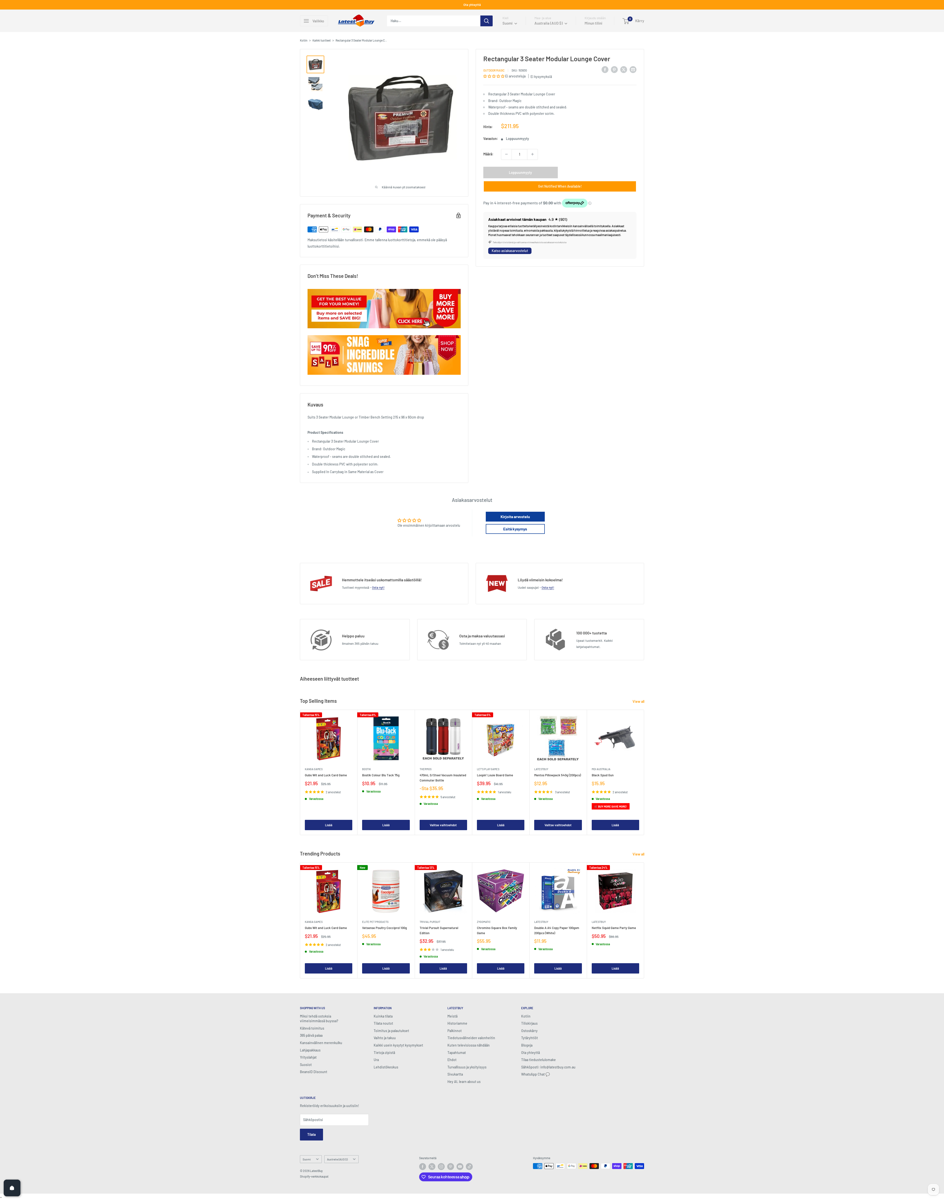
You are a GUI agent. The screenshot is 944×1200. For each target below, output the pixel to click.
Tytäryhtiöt (529, 1038)
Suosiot (306, 1065)
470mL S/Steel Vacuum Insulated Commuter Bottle (443, 777)
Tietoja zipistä (384, 1052)
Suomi (307, 1159)
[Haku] (486, 20)
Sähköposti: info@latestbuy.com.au (548, 1067)
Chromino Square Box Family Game (497, 930)
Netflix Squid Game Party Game (614, 928)
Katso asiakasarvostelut (510, 251)
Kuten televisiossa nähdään (468, 1045)
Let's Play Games (488, 769)
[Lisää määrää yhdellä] (532, 154)
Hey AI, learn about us (464, 1082)
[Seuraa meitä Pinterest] (450, 1166)
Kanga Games (314, 769)
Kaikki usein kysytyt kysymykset (398, 1045)
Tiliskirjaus (529, 1023)
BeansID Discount (313, 1072)
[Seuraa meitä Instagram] (441, 1166)
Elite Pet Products (375, 922)
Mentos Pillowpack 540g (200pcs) (557, 775)
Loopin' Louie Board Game (495, 775)
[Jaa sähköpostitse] (633, 69)
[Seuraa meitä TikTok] (469, 1166)
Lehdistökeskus (386, 1067)
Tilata (311, 1134)
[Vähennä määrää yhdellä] (506, 154)
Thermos (425, 769)
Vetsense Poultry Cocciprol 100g (384, 928)
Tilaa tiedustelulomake (538, 1060)
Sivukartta (455, 1074)
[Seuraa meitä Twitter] (431, 1166)
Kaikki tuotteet (321, 40)
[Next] (644, 772)
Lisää (328, 825)
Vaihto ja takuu (385, 1038)
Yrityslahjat (308, 1057)
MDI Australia (601, 769)
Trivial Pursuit (430, 922)
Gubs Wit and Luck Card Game (326, 775)
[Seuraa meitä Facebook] (422, 1166)
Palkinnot (454, 1031)
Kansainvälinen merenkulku (321, 1043)
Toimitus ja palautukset (391, 1031)
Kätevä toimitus (312, 1028)
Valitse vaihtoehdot (443, 825)
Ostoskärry (529, 1031)
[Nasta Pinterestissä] (614, 69)
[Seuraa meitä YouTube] (460, 1166)
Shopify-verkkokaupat (314, 1176)
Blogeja (526, 1045)
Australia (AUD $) (337, 1159)
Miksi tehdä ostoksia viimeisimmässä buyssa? (319, 1018)
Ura (376, 1060)
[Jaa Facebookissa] (605, 69)
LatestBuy (541, 769)
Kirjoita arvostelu (515, 516)
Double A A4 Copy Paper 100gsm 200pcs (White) (556, 930)
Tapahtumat (456, 1052)
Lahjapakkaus (310, 1050)
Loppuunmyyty (520, 172)
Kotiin (304, 40)
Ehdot (452, 1060)
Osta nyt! (378, 587)
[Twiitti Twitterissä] (623, 69)
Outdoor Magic (493, 70)
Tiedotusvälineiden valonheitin (471, 1038)
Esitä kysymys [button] (515, 528)
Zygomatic (484, 922)
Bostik (366, 769)
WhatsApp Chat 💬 (535, 1074)
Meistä (452, 1016)
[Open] (12, 1188)
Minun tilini (593, 23)
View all (639, 701)
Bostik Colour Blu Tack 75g (380, 775)
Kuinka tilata (383, 1016)
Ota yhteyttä (472, 5)
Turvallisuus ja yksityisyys (467, 1067)
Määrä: (488, 154)
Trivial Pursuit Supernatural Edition (439, 930)
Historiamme (457, 1023)
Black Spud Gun (603, 775)
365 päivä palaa (311, 1035)
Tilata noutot (383, 1023)
